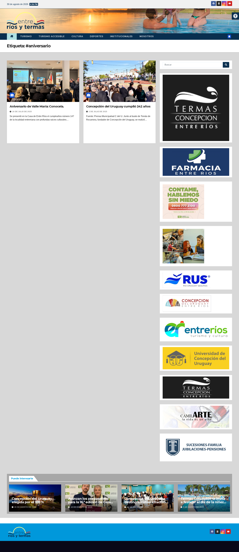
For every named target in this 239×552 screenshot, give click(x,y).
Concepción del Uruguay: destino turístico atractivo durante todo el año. (145, 502)
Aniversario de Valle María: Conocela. (37, 106)
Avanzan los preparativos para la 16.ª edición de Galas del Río (90, 502)
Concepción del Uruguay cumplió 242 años (118, 106)
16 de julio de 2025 (22, 112)
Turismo (26, 36)
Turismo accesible (52, 36)
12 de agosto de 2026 (138, 507)
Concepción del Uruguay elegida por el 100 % (32, 500)
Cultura (77, 36)
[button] (235, 16)
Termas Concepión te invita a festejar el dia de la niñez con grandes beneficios (203, 502)
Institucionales (121, 36)
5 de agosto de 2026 (193, 507)
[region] (196, 108)
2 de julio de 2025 (98, 112)
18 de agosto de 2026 (81, 507)
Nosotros (147, 36)
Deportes (96, 36)
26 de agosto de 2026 (25, 507)
